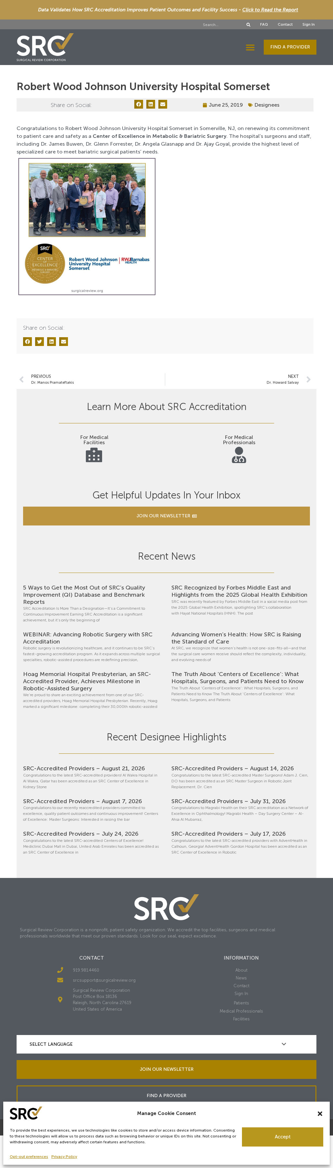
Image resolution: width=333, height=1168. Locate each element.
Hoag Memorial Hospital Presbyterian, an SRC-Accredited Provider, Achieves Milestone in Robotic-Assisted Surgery (87, 681)
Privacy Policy (64, 1156)
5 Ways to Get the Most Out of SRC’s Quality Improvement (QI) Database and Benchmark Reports (84, 594)
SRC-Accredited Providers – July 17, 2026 (228, 833)
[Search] (248, 25)
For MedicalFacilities (94, 439)
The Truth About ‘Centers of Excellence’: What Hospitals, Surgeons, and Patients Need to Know (237, 677)
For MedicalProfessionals (239, 439)
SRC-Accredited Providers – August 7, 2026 (82, 801)
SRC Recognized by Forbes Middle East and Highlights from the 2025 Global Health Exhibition (239, 591)
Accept (283, 1137)
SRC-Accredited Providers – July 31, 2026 (228, 801)
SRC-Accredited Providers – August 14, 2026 (232, 768)
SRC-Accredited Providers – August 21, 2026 (84, 768)
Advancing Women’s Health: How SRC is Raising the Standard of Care (236, 638)
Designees (266, 105)
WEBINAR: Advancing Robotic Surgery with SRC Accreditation (88, 638)
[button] (320, 1113)
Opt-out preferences (29, 1156)
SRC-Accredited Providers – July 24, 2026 (81, 833)
